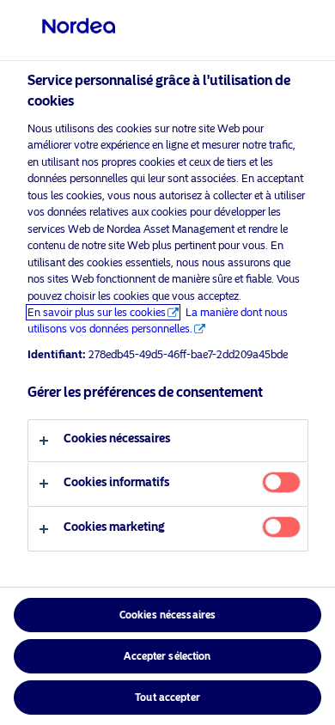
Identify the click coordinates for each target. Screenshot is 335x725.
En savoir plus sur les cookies (96, 312)
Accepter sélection (167, 656)
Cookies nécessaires (167, 615)
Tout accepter (167, 697)
